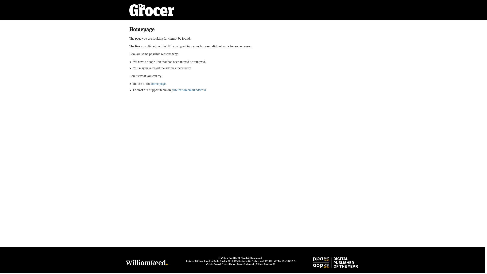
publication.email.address (189, 90)
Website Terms (213, 264)
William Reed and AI (265, 264)
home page (158, 84)
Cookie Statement (245, 264)
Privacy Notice (228, 264)
